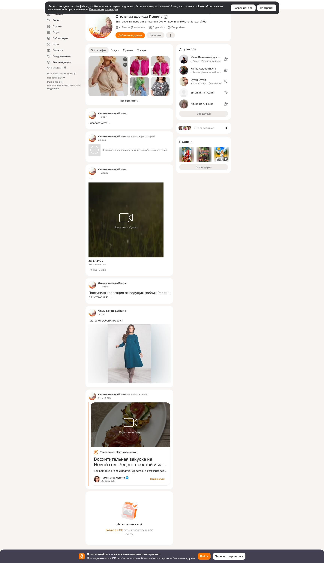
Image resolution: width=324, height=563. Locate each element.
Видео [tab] (114, 50)
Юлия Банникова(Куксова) (207, 57)
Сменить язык (54, 67)
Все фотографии (129, 100)
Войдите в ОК (114, 530)
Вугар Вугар (198, 79)
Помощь (71, 73)
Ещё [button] (60, 77)
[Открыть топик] (129, 123)
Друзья (184, 49)
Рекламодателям (56, 73)
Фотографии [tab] (98, 50)
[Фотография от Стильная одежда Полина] (100, 26)
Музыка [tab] (128, 50)
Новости (52, 77)
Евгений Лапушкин (202, 92)
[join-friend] (226, 59)
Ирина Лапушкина (201, 103)
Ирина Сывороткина (203, 68)
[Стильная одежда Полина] (92, 115)
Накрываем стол (126, 452)
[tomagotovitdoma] (97, 479)
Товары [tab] (141, 50)
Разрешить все (243, 8)
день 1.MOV (95, 260)
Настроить (266, 8)
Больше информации (103, 9)
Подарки (185, 142)
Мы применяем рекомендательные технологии (64, 85)
